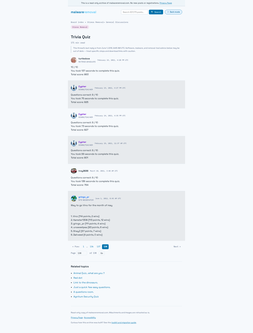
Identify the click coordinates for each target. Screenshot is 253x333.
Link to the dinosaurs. (85, 282)
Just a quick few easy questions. (91, 287)
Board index (77, 22)
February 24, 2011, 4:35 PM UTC (110, 115)
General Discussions (117, 22)
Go (102, 253)
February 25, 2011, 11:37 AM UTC (110, 143)
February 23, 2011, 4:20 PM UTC (113, 60)
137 (98, 246)
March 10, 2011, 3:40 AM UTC (104, 171)
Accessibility (90, 317)
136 (91, 246)
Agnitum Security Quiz (86, 296)
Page (73, 253)
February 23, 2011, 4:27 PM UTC (110, 88)
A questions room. (83, 291)
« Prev (75, 246)
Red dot (77, 277)
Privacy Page (166, 3)
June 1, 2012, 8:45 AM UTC (108, 198)
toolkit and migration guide (123, 322)
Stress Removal (95, 22)
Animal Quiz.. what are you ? (89, 273)
